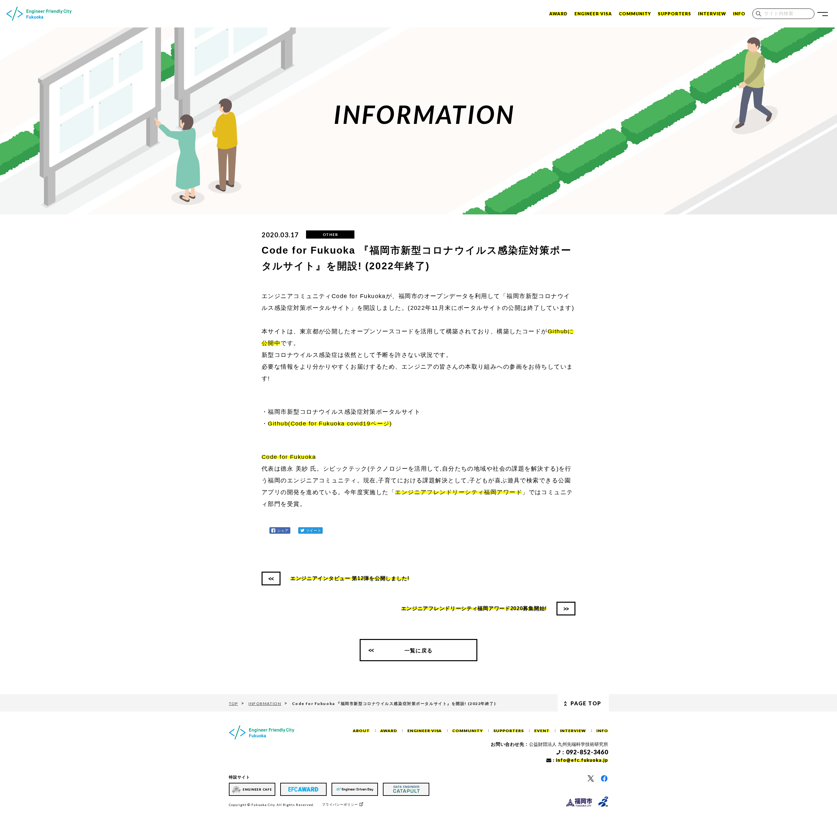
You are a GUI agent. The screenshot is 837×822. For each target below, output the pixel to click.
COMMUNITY (635, 13)
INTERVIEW (712, 13)
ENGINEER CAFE (257, 789)
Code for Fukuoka (289, 457)
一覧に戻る (418, 650)
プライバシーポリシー (340, 804)
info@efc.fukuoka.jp (582, 760)
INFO (739, 13)
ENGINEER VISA (593, 13)
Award (558, 13)
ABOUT (361, 730)
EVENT (542, 730)
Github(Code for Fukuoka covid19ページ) (330, 423)
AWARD (388, 730)
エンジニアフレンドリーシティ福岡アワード (458, 492)
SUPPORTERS (674, 13)
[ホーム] (39, 14)
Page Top (586, 703)
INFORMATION (264, 703)
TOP (233, 703)
